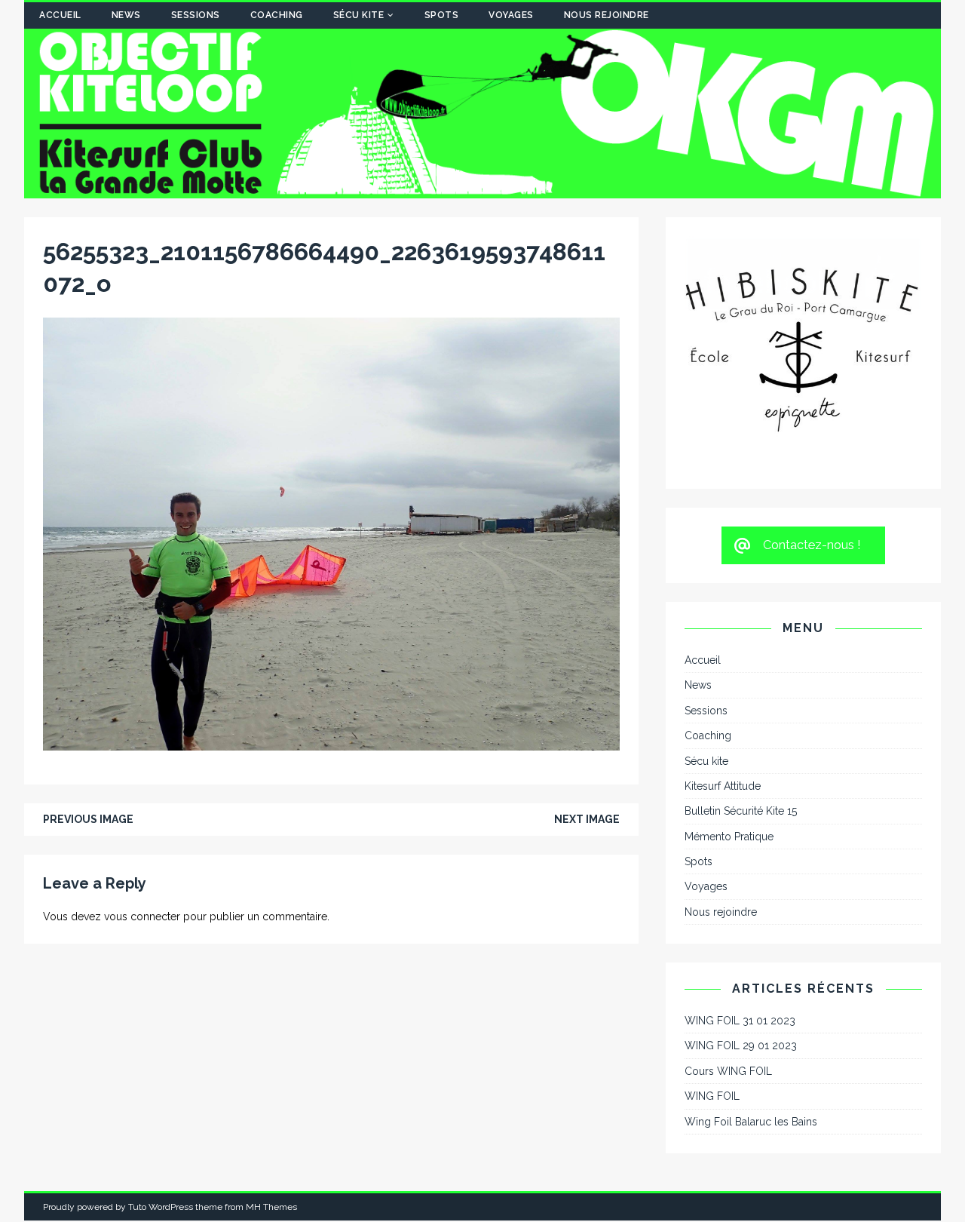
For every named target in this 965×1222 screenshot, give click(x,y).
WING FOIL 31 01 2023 (740, 862)
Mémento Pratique (729, 678)
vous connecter (142, 916)
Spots (441, 15)
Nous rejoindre (606, 15)
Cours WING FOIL (728, 913)
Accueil (60, 15)
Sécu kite (358, 15)
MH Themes (271, 1048)
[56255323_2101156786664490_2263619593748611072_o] (331, 742)
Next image (587, 819)
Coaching (276, 15)
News (126, 15)
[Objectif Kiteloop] (482, 190)
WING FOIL (712, 938)
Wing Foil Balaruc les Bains (751, 963)
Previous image (88, 819)
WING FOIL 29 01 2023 (741, 887)
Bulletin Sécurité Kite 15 (741, 652)
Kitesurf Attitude (723, 628)
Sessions (195, 15)
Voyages (511, 15)
